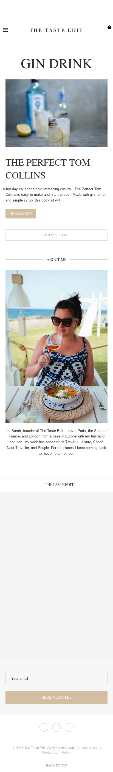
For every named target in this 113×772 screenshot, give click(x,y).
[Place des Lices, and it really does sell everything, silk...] (84, 576)
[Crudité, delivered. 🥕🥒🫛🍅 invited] (28, 520)
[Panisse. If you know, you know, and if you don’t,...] (28, 633)
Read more (21, 213)
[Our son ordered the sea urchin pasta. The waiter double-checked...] (28, 576)
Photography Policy (56, 752)
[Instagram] (56, 727)
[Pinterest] (69, 727)
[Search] (98, 30)
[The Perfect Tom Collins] (56, 113)
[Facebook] (43, 727)
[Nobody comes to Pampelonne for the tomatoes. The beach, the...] (84, 633)
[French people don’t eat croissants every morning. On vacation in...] (84, 520)
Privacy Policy (88, 748)
